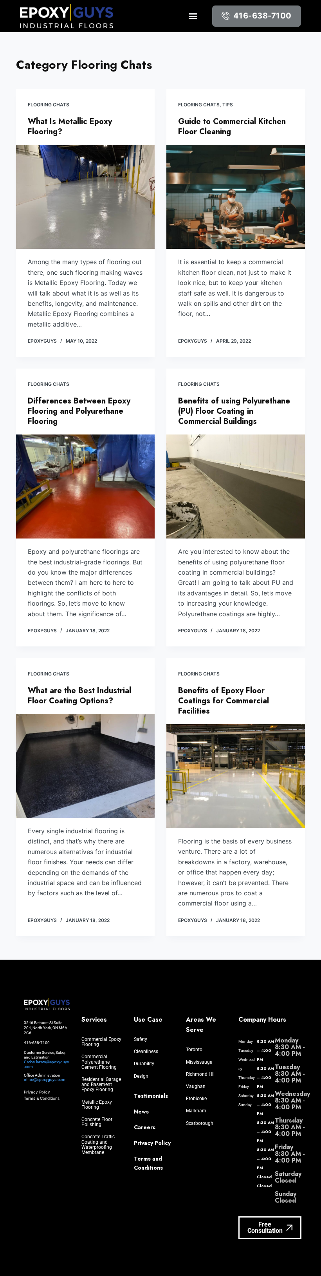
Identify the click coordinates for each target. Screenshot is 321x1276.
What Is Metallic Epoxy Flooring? (70, 126)
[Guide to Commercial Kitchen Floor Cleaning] (235, 197)
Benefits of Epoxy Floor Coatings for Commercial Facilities (223, 701)
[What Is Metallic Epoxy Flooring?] (85, 197)
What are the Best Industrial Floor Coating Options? (79, 695)
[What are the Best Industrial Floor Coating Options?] (85, 766)
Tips (227, 105)
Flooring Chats (48, 105)
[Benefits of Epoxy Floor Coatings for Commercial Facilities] (235, 776)
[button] (193, 16)
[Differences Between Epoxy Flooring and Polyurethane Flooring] (85, 486)
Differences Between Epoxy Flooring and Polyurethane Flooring (79, 411)
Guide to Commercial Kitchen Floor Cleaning (232, 126)
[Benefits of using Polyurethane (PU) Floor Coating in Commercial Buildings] (235, 486)
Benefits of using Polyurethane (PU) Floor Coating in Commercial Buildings (234, 411)
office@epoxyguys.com (44, 1079)
